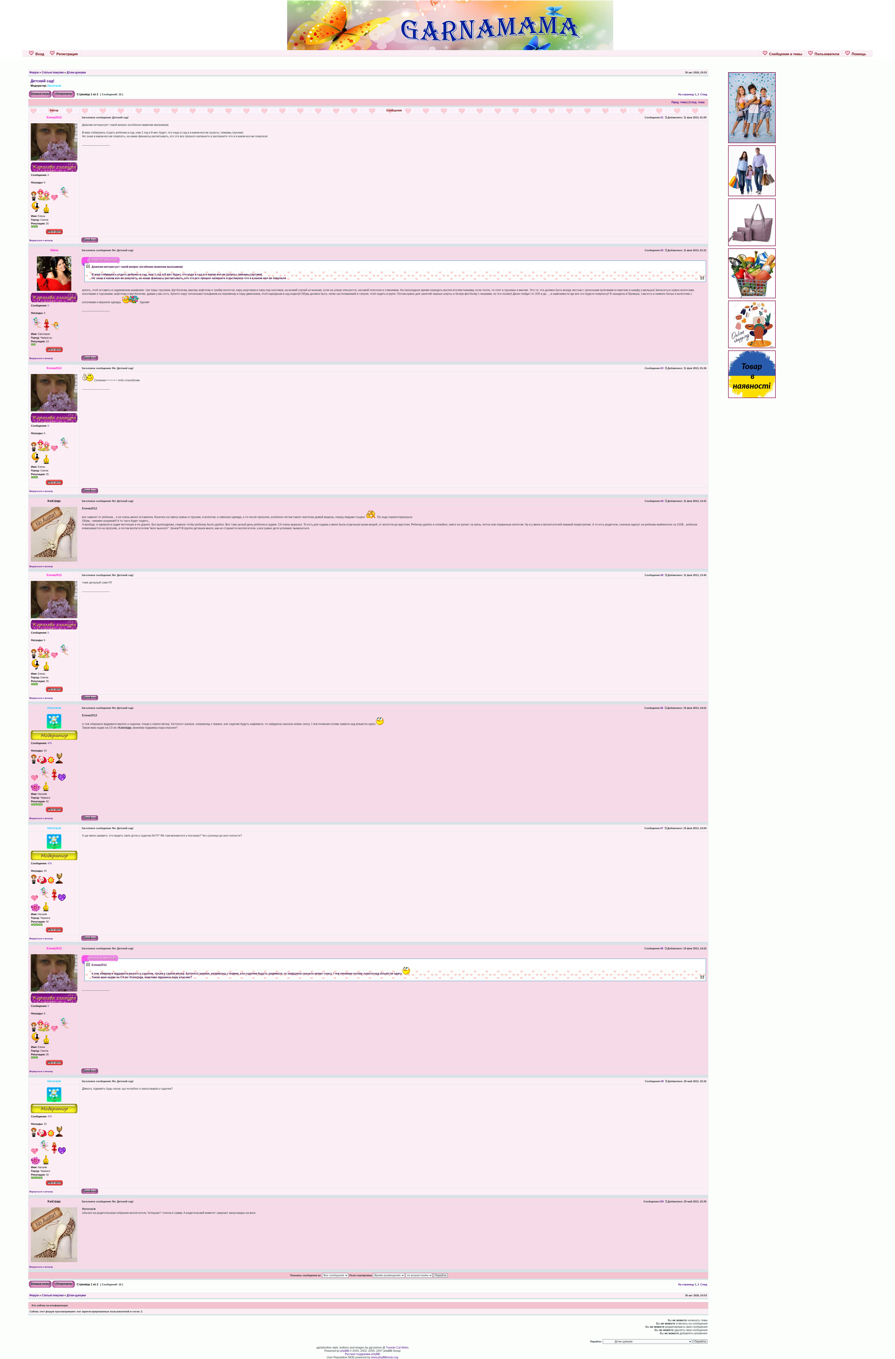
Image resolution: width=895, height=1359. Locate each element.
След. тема (697, 102)
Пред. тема (679, 102)
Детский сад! (42, 81)
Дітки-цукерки (76, 72)
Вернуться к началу (41, 240)
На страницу (686, 94)
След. (704, 94)
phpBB (344, 1350)
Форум (34, 72)
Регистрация (66, 54)
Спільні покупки (53, 72)
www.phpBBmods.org (384, 1357)
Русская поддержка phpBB (362, 1354)
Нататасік (54, 85)
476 (49, 743)
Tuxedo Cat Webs (397, 1347)
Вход (39, 54)
